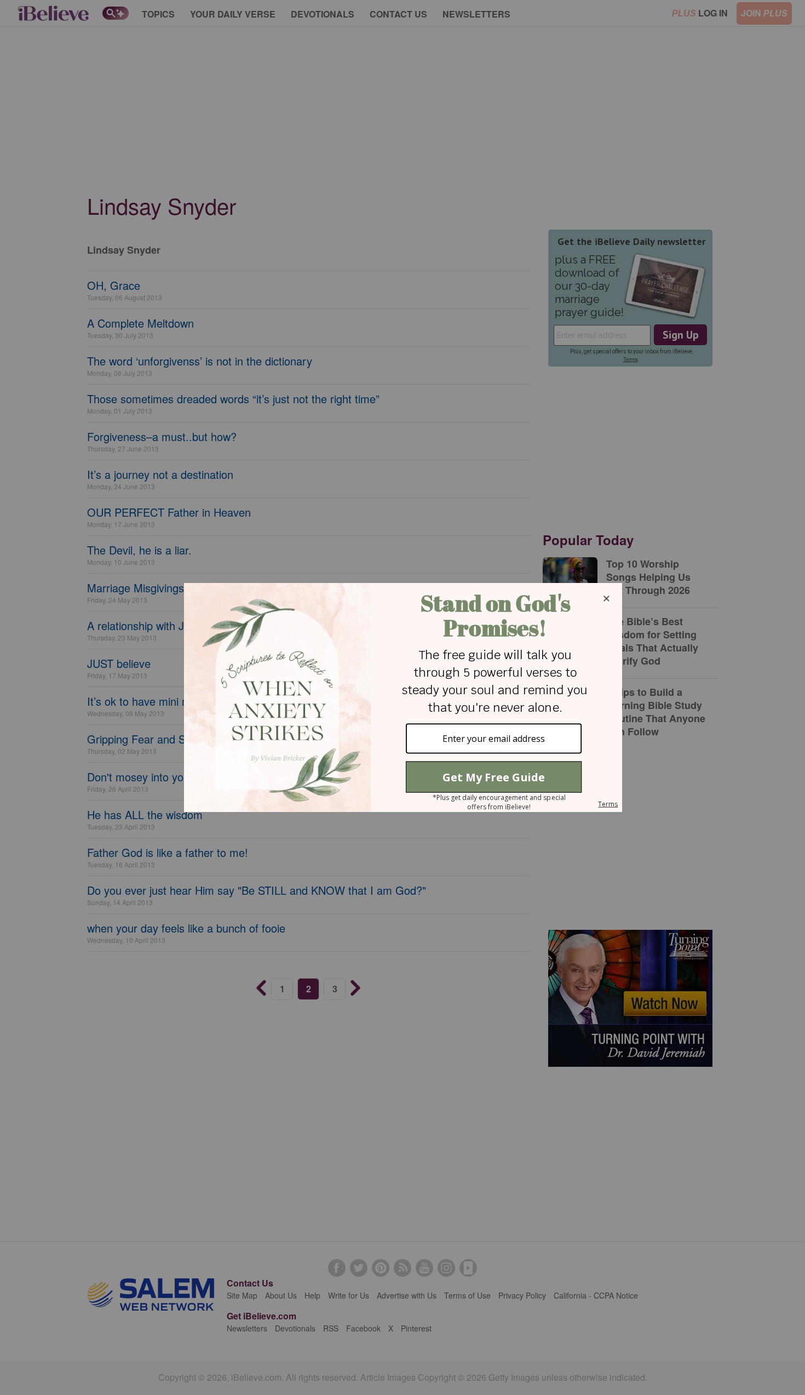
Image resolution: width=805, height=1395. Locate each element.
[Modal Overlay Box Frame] (402, 697)
